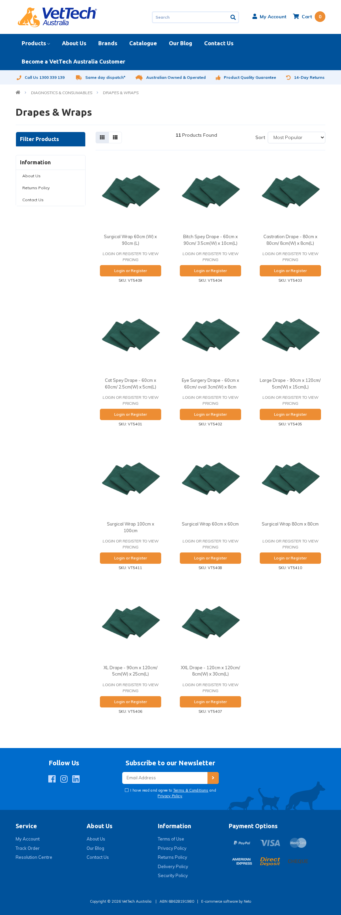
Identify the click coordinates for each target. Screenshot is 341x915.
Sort (260, 137)
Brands (107, 43)
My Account (28, 838)
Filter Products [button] (39, 139)
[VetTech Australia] (57, 17)
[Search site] (233, 17)
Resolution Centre (34, 857)
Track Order (28, 848)
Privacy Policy (170, 796)
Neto (247, 901)
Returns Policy (36, 187)
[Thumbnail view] (102, 137)
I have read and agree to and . (172, 793)
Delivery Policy (173, 866)
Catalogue (143, 43)
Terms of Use (171, 838)
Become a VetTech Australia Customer (73, 61)
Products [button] (34, 43)
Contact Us (218, 43)
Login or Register (130, 270)
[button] (269, 16)
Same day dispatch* (105, 77)
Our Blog (180, 43)
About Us (74, 43)
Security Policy (173, 875)
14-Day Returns (309, 77)
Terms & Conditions (190, 790)
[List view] (115, 137)
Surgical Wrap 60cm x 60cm (210, 524)
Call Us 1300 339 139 (45, 77)
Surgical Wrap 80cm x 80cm (290, 524)
